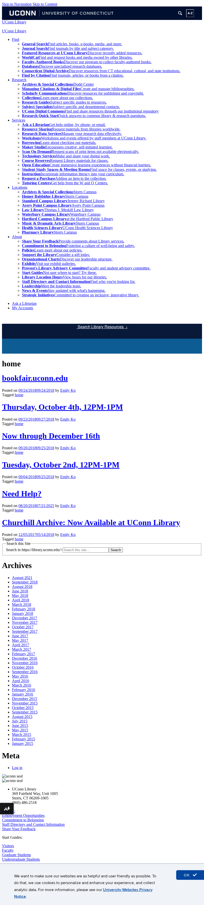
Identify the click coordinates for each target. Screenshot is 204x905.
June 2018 (20, 591)
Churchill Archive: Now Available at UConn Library (91, 522)
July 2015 (19, 721)
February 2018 (23, 609)
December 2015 (24, 699)
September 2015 (25, 712)
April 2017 (20, 645)
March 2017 (21, 649)
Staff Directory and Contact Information (33, 824)
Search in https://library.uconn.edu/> (34, 550)
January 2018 (22, 613)
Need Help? (22, 493)
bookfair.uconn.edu (35, 378)
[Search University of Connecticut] (180, 13)
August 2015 (22, 716)
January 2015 (22, 743)
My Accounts (22, 308)
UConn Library (14, 22)
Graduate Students (16, 855)
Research (19, 80)
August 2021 (22, 578)
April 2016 (20, 681)
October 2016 (23, 667)
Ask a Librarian (24, 303)
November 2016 (25, 663)
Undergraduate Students (21, 859)
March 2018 (21, 604)
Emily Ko (68, 390)
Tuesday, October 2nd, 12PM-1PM (60, 464)
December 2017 (24, 618)
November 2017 (25, 622)
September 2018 (25, 582)
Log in (17, 768)
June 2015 (20, 725)
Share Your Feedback (19, 829)
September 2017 (25, 631)
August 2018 (22, 586)
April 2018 (20, 600)
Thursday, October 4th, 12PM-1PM (62, 406)
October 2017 (23, 627)
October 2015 (23, 708)
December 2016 (24, 658)
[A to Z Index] (190, 13)
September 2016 (25, 672)
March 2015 (21, 734)
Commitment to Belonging (23, 820)
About (17, 237)
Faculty (8, 850)
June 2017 (20, 636)
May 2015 (20, 730)
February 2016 (23, 690)
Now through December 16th (51, 435)
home (19, 395)
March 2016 (21, 685)
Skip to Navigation (17, 4)
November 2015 (25, 703)
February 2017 (23, 654)
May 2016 (20, 676)
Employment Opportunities (23, 815)
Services (18, 120)
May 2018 (20, 595)
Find (15, 39)
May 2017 (20, 640)
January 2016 (22, 694)
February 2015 (23, 739)
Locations (19, 187)
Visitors (8, 846)
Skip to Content (45, 4)
